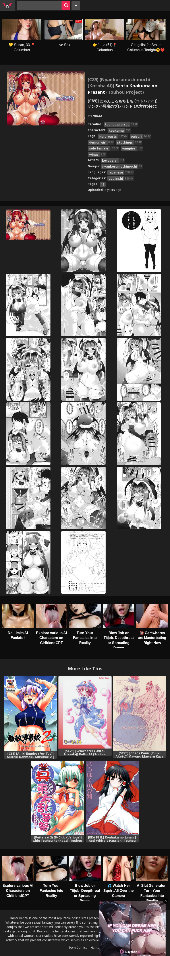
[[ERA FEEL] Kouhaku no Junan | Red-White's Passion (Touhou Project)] (112, 798)
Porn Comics (78, 947)
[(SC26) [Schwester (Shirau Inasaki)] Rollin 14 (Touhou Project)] (84, 712)
